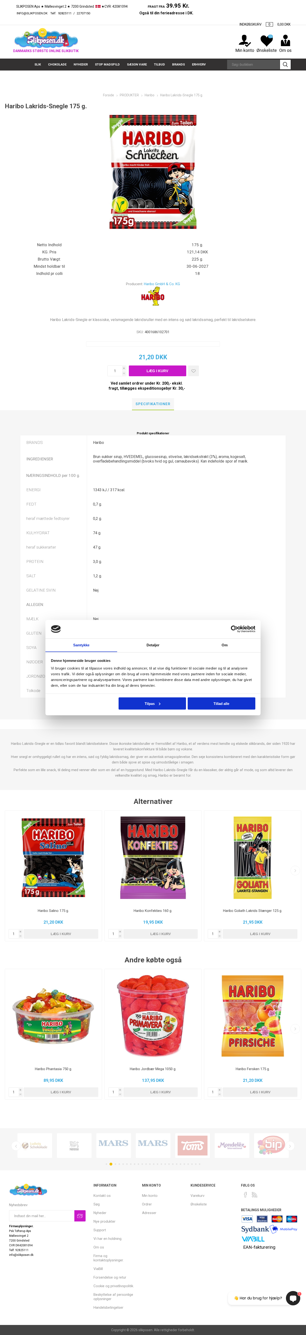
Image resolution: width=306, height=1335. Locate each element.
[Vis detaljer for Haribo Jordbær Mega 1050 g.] (153, 1016)
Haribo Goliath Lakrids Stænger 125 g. (252, 911)
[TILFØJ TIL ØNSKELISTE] (193, 370)
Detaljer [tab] (153, 645)
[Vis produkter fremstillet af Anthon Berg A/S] (193, 1145)
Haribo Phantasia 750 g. (53, 1069)
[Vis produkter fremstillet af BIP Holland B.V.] (271, 1145)
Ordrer (147, 1204)
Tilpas (150, 703)
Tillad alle (221, 703)
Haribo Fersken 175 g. (253, 1069)
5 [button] (123, 1164)
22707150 (107, 13)
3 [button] (115, 1164)
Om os (98, 1247)
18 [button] (173, 1164)
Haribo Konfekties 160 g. (153, 911)
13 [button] (153, 1164)
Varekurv (197, 1195)
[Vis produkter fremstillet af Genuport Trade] (114, 1145)
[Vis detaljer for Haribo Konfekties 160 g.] (153, 858)
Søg (285, 64)
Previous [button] (16, 1146)
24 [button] (196, 1164)
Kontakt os (102, 1195)
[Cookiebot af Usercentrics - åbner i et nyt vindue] (234, 629)
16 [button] (165, 1164)
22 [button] (188, 1164)
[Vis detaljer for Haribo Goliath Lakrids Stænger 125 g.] (252, 858)
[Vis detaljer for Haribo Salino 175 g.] (53, 858)
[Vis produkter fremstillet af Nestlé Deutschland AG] (74, 1145)
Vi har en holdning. (107, 1239)
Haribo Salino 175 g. (53, 911)
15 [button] (161, 1164)
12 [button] (150, 1164)
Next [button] (290, 1146)
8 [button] (134, 1164)
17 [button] (169, 1164)
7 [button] (130, 1164)
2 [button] (110, 1164)
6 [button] (127, 1164)
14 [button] (157, 1164)
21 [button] (184, 1164)
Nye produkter (104, 1221)
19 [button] (176, 1164)
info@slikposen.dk (32, 13)
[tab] (153, 404)
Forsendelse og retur (109, 1277)
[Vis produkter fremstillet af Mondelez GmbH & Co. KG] (232, 1145)
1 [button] (106, 1164)
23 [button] (192, 1164)
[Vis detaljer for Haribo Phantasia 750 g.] (53, 1016)
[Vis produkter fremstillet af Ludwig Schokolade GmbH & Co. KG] (35, 1145)
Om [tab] (225, 645)
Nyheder (99, 1213)
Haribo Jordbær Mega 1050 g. (153, 1069)
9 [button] (138, 1164)
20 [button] (180, 1164)
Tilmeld (80, 1215)
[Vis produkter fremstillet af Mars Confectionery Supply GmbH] (153, 1145)
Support (99, 1230)
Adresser (149, 1213)
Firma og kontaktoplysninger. (108, 1258)
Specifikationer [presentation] (153, 404)
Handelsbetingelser (108, 1307)
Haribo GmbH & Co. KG (162, 284)
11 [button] (146, 1164)
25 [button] (199, 1164)
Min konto (244, 50)
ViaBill (98, 1269)
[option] (35, 1145)
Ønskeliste (199, 1204)
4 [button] (119, 1164)
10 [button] (142, 1164)
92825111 (64, 13)
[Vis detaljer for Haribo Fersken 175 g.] (252, 1016)
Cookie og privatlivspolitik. (113, 1286)
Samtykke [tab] (81, 645)
